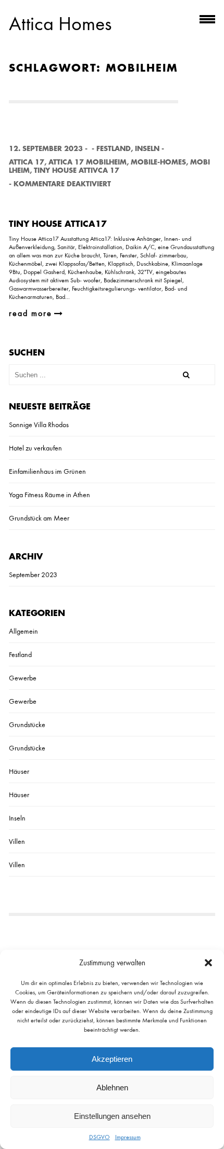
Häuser (19, 771)
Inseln (147, 148)
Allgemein (23, 631)
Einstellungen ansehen (112, 1116)
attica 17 (26, 162)
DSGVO (99, 1137)
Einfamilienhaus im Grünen (47, 471)
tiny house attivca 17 (76, 170)
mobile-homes (158, 162)
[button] (208, 963)
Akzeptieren (112, 1059)
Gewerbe (22, 677)
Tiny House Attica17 (58, 224)
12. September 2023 (46, 148)
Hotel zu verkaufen (35, 448)
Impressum (128, 1137)
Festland (113, 148)
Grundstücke (27, 724)
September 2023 (33, 574)
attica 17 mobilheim (87, 162)
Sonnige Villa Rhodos (39, 424)
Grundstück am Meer (39, 518)
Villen (17, 841)
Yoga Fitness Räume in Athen (49, 494)
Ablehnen (112, 1087)
